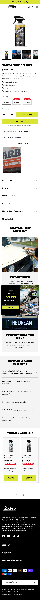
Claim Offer (10, 307)
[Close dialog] (38, 286)
